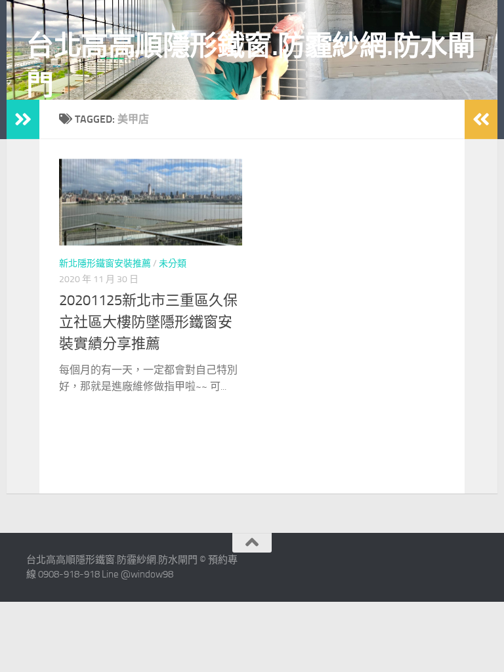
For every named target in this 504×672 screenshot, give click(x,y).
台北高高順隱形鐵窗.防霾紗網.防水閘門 (250, 66)
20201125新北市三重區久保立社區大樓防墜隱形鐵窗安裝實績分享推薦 (148, 322)
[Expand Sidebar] (23, 119)
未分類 (172, 263)
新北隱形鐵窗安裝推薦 (105, 263)
